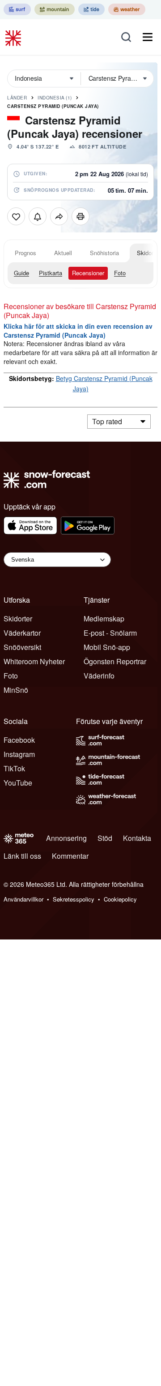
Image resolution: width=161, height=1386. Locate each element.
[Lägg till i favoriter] (16, 216)
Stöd (104, 838)
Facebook (19, 740)
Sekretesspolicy (73, 899)
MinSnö (16, 690)
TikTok (14, 768)
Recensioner (88, 273)
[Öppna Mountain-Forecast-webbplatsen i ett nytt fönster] (54, 9)
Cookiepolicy (120, 899)
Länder (17, 98)
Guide (21, 273)
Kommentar (70, 856)
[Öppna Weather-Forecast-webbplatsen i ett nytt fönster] (126, 9)
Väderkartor (22, 633)
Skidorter (18, 618)
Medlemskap (104, 618)
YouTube (18, 783)
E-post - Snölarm (110, 633)
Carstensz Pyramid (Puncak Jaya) (53, 106)
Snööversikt (22, 647)
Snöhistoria (104, 252)
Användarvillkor (23, 899)
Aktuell (63, 252)
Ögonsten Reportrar (115, 661)
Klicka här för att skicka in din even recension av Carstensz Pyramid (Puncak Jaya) (78, 330)
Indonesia (55, 98)
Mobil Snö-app (107, 647)
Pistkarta (50, 273)
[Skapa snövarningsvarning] (38, 216)
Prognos (25, 252)
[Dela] (59, 216)
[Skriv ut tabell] (80, 216)
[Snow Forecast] (14, 37)
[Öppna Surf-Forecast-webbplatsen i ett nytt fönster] (17, 9)
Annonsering (66, 838)
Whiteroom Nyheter (34, 661)
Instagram (19, 754)
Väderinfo (99, 675)
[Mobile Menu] (148, 37)
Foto (120, 273)
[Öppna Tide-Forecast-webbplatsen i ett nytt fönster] (91, 9)
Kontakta (137, 838)
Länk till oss (22, 856)
